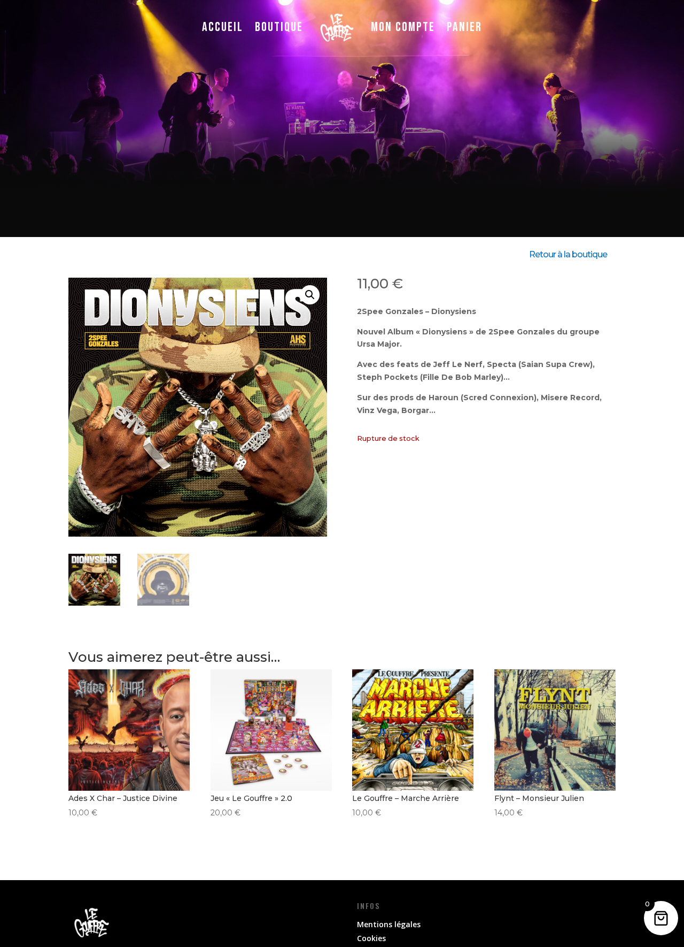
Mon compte (403, 27)
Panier (464, 27)
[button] (310, 294)
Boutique (279, 27)
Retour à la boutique (568, 254)
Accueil (222, 27)
